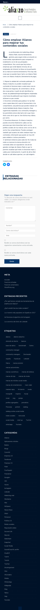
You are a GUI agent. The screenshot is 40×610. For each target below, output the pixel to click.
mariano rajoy (10, 389)
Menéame (7, 499)
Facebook (17, 359)
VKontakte (8, 575)
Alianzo (6, 34)
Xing (5, 589)
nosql (7, 398)
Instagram (7, 488)
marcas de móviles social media (16, 381)
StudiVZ (7, 553)
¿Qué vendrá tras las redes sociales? (16, 308)
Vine (5, 571)
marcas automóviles (12, 367)
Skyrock (6, 535)
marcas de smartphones (14, 385)
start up (20, 420)
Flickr (6, 467)
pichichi (17, 407)
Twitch (6, 560)
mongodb (9, 394)
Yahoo (6, 593)
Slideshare (7, 539)
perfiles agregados (12, 403)
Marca (8, 363)
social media (10, 420)
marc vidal (28, 385)
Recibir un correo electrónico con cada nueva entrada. (17, 254)
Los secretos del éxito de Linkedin (15, 322)
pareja (21, 398)
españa (8, 359)
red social (22, 416)
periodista (25, 403)
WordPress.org (9, 287)
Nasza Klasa (8, 510)
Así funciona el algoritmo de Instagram (17, 317)
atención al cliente (12, 341)
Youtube (18, 424)
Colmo (31, 346)
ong (14, 398)
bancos (23, 341)
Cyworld (7, 452)
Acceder (7, 280)
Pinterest (7, 517)
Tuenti (6, 557)
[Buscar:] (9, 2)
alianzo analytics (19, 337)
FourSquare (8, 470)
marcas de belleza (28, 372)
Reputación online (10, 528)
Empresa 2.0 (8, 456)
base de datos (10, 346)
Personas (9, 407)
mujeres (18, 394)
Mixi (5, 503)
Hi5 (5, 481)
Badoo (6, 445)
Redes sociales (9, 524)
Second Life (8, 531)
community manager (12, 350)
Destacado (27, 354)
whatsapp (9, 424)
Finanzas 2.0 (8, 463)
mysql (26, 394)
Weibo (6, 578)
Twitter (28, 420)
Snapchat (7, 542)
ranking (25, 407)
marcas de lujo (10, 376)
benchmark (22, 346)
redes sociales (10, 416)
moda (30, 389)
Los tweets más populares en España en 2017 (19, 313)
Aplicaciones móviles (11, 441)
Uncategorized (9, 568)
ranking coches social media (15, 411)
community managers (13, 354)
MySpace (7, 506)
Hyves (6, 485)
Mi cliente (21, 389)
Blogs (6, 449)
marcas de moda (24, 376)
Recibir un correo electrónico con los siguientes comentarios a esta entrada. (18, 244)
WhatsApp (8, 582)
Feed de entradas (10, 282)
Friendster (7, 474)
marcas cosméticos (12, 372)
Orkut (6, 513)
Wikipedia (7, 586)
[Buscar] (36, 2)
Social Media (8, 546)
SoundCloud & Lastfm (11, 549)
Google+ (7, 477)
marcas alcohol (18, 363)
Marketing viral (9, 495)
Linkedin (26, 359)
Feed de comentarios (11, 285)
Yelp (5, 596)
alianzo (8, 337)
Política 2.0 (8, 521)
